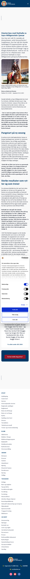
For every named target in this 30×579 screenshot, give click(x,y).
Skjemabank (5, 506)
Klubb (3, 431)
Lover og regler (5, 527)
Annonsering (5, 520)
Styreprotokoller (6, 544)
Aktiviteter (4, 434)
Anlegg (3, 482)
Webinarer (4, 513)
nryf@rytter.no (16, 569)
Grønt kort (4, 399)
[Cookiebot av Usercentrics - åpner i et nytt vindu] (21, 258)
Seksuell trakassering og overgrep (11, 504)
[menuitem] (12, 393)
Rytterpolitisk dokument (8, 537)
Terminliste (4, 423)
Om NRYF (4, 517)
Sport (3, 393)
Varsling (3, 549)
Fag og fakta (5, 487)
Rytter (3, 415)
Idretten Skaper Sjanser (8, 499)
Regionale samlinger (7, 406)
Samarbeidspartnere (7, 542)
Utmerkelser (5, 547)
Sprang (3, 473)
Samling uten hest (6, 418)
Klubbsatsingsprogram (8, 439)
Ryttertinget (5, 539)
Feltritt (3, 461)
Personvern (4, 532)
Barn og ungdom (6, 484)
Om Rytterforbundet (7, 530)
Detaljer (23, 304)
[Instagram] (10, 574)
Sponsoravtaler (6, 508)
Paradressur (5, 470)
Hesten (3, 401)
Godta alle (15, 309)
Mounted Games (6, 468)
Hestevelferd (5, 496)
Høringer (4, 523)
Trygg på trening (6, 511)
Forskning (4, 494)
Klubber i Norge (6, 437)
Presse (3, 535)
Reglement (4, 408)
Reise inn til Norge (6, 411)
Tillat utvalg (15, 314)
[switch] (26, 289)
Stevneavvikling (6, 449)
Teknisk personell (6, 425)
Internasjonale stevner (8, 403)
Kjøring (3, 465)
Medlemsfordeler (6, 444)
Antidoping (4, 396)
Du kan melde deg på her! (15, 357)
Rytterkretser (5, 446)
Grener (3, 452)
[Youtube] (15, 574)
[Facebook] (19, 574)
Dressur (3, 458)
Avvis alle (15, 319)
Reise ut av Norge (6, 413)
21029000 (25, 566)
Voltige (3, 475)
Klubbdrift (4, 442)
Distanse (4, 456)
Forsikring (4, 492)
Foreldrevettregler (7, 489)
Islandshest (4, 463)
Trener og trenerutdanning (9, 427)
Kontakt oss (5, 525)
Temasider (4, 479)
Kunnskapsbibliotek (7, 501)
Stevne (3, 420)
